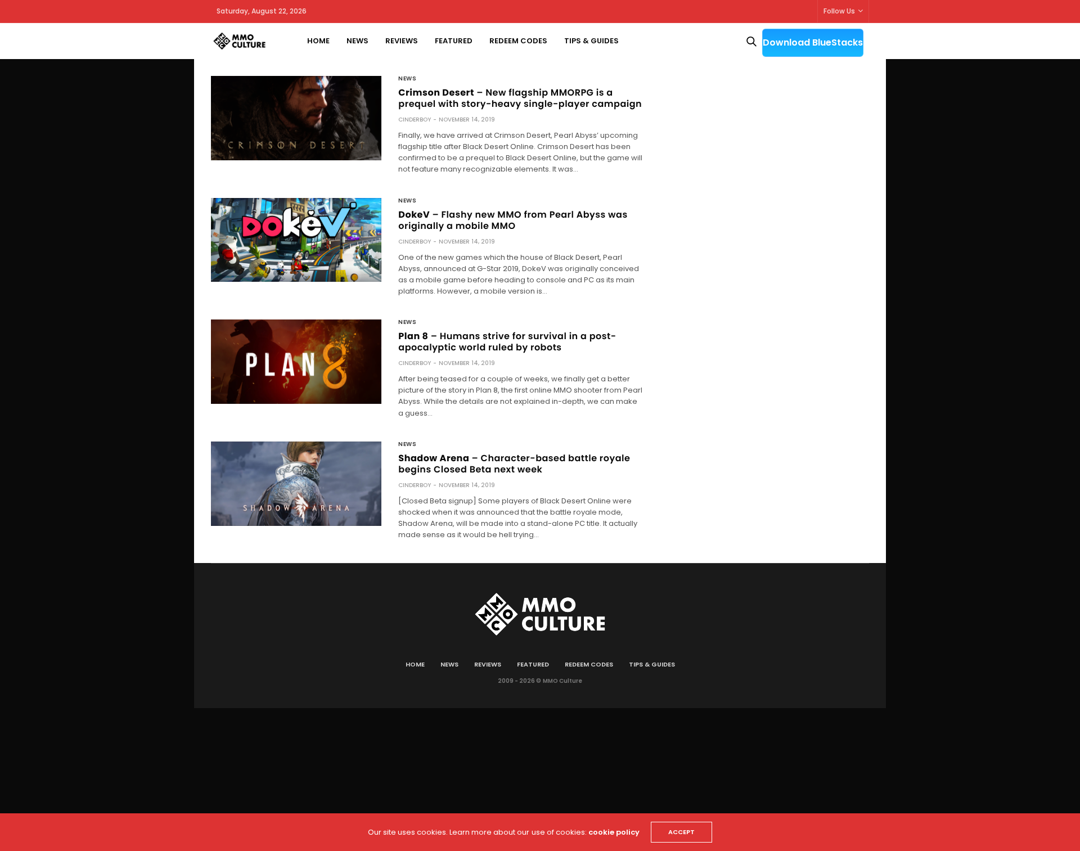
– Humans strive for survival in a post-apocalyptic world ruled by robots (507, 342)
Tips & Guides (591, 40)
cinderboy (414, 119)
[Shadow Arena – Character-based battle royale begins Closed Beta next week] (296, 484)
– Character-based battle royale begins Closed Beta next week (514, 464)
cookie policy (614, 832)
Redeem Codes (518, 40)
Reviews (401, 40)
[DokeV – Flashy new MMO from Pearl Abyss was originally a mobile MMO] (296, 240)
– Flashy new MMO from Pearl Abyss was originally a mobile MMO (512, 220)
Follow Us (839, 11)
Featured (453, 40)
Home (318, 40)
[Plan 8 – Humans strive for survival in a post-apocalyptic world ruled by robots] (296, 361)
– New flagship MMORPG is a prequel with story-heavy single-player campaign (520, 98)
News (357, 40)
